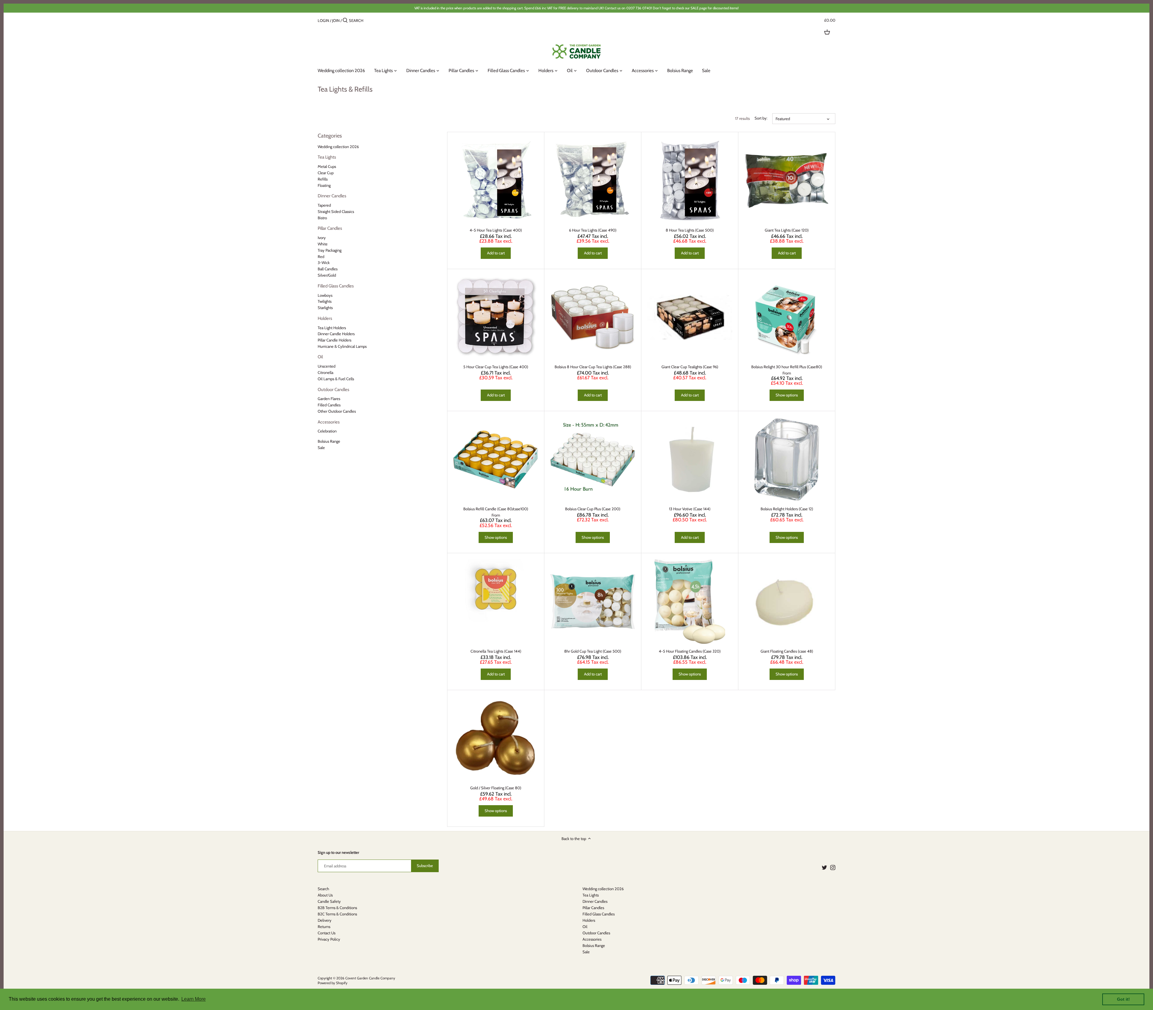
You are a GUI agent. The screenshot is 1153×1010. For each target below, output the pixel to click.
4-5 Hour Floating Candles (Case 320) (690, 651)
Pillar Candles (330, 228)
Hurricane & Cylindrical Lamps (342, 346)
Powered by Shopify (332, 983)
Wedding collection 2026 (338, 146)
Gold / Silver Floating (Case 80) (495, 787)
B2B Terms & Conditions (337, 907)
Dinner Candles (332, 196)
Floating (324, 185)
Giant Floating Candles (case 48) (787, 651)
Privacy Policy (329, 939)
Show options (787, 395)
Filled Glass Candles (336, 286)
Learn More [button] (193, 999)
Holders (325, 318)
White (323, 243)
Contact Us (326, 932)
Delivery (324, 920)
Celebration (327, 431)
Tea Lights (327, 157)
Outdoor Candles (333, 389)
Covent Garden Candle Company (370, 978)
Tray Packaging (329, 250)
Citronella (325, 372)
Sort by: (761, 118)
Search (323, 888)
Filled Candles (329, 404)
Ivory (322, 237)
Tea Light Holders (332, 327)
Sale (321, 447)
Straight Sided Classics (336, 211)
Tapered (324, 205)
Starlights (325, 307)
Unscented (326, 366)
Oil (320, 356)
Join (336, 20)
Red (321, 256)
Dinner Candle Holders (336, 333)
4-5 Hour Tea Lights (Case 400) (496, 230)
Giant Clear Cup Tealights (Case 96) (689, 366)
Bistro (322, 217)
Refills (323, 179)
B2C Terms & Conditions (337, 913)
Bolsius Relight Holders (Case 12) (787, 508)
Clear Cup (326, 172)
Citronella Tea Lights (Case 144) (496, 651)
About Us (325, 895)
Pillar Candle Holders (334, 340)
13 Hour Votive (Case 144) (689, 508)
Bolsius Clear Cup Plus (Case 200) (592, 508)
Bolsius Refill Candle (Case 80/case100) (495, 508)
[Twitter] (824, 867)
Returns (324, 926)
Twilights (324, 301)
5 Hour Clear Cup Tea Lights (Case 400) (495, 366)
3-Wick (324, 262)
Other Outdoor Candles (337, 411)
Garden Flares (329, 398)
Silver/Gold (327, 275)
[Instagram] (832, 867)
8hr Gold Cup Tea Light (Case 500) (592, 651)
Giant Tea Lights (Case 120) (787, 230)
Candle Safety (329, 901)
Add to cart (496, 252)
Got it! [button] (1123, 999)
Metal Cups (327, 166)
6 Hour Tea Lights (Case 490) (592, 230)
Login (323, 20)
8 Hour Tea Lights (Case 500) (690, 230)
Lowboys (325, 295)
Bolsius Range (329, 441)
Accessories (329, 422)
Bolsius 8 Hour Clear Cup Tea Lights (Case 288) (593, 366)
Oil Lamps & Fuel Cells (336, 378)
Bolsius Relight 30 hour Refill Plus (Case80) (786, 366)
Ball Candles (327, 268)
